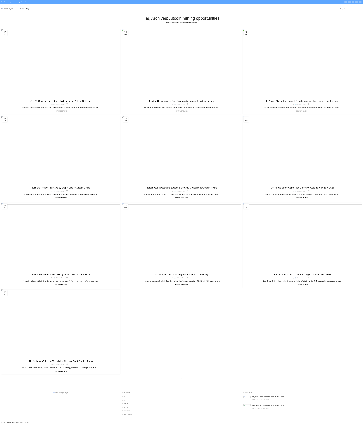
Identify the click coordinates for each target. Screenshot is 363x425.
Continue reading (61, 111)
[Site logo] (7, 9)
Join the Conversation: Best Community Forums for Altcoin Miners (181, 101)
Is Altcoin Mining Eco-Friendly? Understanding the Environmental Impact (302, 101)
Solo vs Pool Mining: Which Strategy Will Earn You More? (302, 274)
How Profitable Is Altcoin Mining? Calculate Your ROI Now (61, 274)
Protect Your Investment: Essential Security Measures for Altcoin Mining (181, 187)
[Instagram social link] (349, 2)
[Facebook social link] (345, 2)
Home (167, 22)
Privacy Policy (127, 414)
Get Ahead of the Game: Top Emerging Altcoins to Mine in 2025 (302, 187)
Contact (125, 404)
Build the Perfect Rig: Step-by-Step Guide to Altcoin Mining (60, 187)
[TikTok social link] (360, 2)
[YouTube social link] (353, 2)
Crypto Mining (60, 97)
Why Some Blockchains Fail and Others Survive (268, 397)
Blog (124, 397)
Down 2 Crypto (12, 422)
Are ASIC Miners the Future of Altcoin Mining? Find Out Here (60, 101)
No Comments (265, 399)
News (124, 400)
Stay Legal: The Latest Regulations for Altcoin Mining (181, 274)
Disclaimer (126, 411)
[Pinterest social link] (356, 2)
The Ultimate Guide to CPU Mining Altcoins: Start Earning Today (61, 361)
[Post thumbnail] (247, 398)
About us (125, 407)
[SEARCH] (359, 9)
